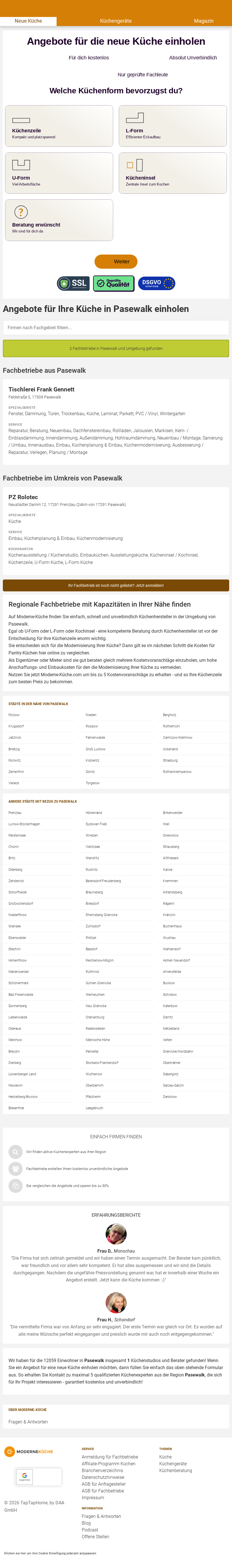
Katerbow (170, 989)
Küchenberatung (175, 1453)
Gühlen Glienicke (98, 966)
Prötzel (91, 921)
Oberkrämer (172, 1046)
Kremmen (170, 864)
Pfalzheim (93, 1080)
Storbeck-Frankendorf (102, 1046)
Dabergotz (171, 1057)
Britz (11, 841)
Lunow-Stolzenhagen (24, 807)
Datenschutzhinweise (103, 1460)
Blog (86, 1506)
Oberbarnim (95, 1068)
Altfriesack (171, 841)
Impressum (93, 1480)
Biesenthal (16, 1091)
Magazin (204, 21)
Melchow (15, 1023)
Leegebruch (94, 1091)
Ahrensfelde (172, 955)
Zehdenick (16, 864)
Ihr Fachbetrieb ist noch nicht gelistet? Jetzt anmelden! (116, 568)
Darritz (168, 1000)
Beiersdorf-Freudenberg (103, 864)
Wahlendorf (172, 932)
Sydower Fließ (96, 807)
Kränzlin (169, 898)
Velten (167, 1023)
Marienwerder (18, 955)
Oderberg (15, 853)
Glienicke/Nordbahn (178, 1035)
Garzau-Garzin (173, 1068)
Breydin (14, 1035)
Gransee (14, 909)
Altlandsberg (172, 875)
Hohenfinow (17, 943)
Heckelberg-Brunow (23, 1080)
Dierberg (14, 1046)
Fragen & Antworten (28, 1405)
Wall (166, 807)
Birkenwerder (172, 796)
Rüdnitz (92, 853)
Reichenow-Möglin (100, 943)
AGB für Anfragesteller (104, 1467)
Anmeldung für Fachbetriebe (110, 1440)
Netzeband (171, 1012)
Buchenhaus (172, 909)
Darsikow (170, 1080)
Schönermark (18, 966)
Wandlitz (92, 841)
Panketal (92, 1035)
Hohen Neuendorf (176, 943)
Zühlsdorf (93, 909)
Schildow (170, 978)
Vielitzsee (93, 830)
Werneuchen (95, 978)
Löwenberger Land (22, 1057)
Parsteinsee (17, 818)
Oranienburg (95, 1000)
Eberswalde (17, 921)
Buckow (169, 966)
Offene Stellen (95, 1519)
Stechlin (14, 932)
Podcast (90, 1513)
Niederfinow (17, 898)
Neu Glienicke (96, 989)
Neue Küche (28, 21)
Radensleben (95, 1012)
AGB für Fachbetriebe (103, 1474)
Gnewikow (171, 818)
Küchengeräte (116, 21)
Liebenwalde (17, 1000)
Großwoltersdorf (20, 887)
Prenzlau (15, 796)
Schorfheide (17, 875)
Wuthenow (94, 1057)
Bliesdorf (92, 887)
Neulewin (15, 1068)
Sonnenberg (17, 989)
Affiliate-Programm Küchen (109, 1446)
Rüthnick (92, 955)
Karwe (167, 853)
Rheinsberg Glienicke (101, 898)
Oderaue (14, 1012)
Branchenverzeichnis (102, 1453)
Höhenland (94, 796)
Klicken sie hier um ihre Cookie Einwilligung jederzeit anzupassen (50, 1536)
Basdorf (91, 932)
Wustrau (169, 921)
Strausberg (171, 830)
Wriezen (92, 818)
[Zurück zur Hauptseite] (38, 1434)
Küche (165, 1440)
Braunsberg (94, 875)
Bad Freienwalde (20, 978)
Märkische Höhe (98, 1023)
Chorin (13, 830)
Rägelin (168, 887)
